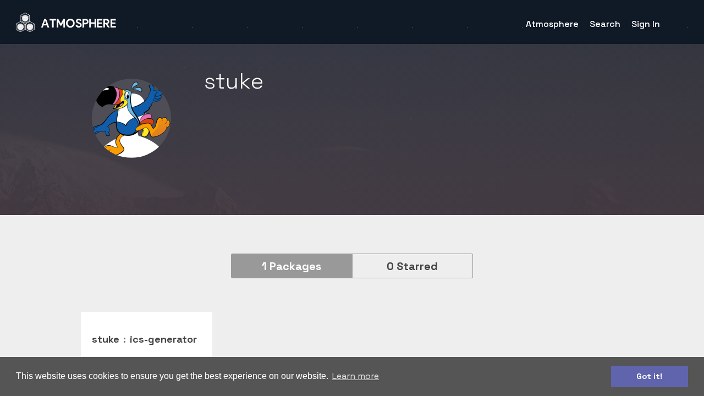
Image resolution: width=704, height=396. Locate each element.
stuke (105, 339)
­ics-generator (163, 339)
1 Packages (291, 266)
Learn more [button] (355, 376)
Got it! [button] (649, 376)
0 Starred (412, 266)
